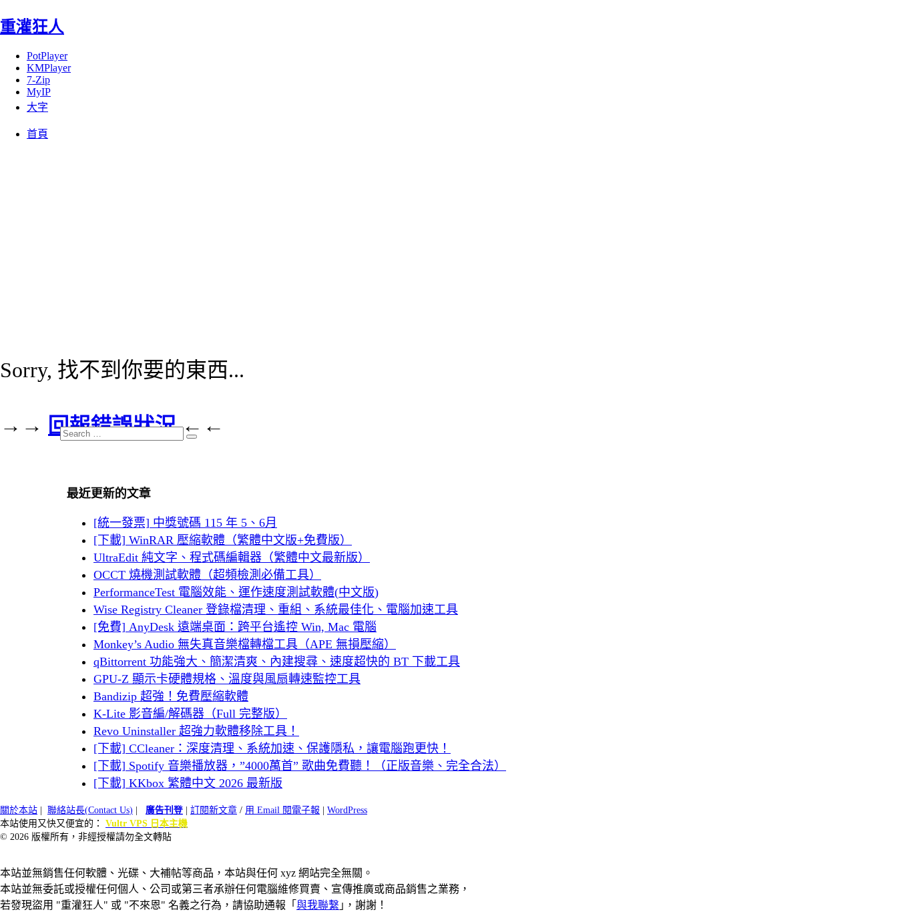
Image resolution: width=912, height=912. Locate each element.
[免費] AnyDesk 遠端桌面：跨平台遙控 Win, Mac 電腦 (235, 627)
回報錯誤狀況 (112, 425)
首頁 (37, 134)
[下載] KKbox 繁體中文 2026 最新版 (187, 783)
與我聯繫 (317, 905)
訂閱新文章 (213, 810)
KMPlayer (49, 67)
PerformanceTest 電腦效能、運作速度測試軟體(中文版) (236, 592)
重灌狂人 (32, 26)
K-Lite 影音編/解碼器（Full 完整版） (190, 713)
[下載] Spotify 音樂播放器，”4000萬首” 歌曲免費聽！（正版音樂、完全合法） (299, 765)
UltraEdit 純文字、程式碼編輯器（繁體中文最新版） (231, 557)
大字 (37, 107)
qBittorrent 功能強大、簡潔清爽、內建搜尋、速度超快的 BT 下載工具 (276, 661)
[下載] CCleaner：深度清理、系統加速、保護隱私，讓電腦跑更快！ (272, 748)
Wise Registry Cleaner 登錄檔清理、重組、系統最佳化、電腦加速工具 (275, 609)
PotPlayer (47, 55)
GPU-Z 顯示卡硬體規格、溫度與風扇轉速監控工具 (227, 679)
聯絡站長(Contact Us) (90, 810)
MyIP (39, 91)
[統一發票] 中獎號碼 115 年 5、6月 (185, 522)
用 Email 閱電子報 (282, 810)
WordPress (347, 810)
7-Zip (38, 79)
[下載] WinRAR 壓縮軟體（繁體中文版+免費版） (222, 540)
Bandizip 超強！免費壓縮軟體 (170, 696)
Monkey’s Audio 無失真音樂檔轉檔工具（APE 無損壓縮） (244, 644)
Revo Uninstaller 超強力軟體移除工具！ (196, 731)
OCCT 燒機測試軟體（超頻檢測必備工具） (207, 575)
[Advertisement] (456, 245)
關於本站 (18, 810)
